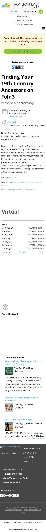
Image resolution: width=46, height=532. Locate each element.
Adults (14, 178)
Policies (19, 510)
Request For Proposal (12, 474)
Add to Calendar (15, 116)
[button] (43, 29)
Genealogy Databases (15, 190)
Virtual (12, 121)
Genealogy (21, 182)
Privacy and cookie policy (13, 522)
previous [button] (6, 252)
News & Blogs (29, 457)
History (13, 182)
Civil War (32, 190)
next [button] (41, 252)
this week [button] (23, 252)
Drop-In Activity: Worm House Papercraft (21, 399)
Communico (38, 522)
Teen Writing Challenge (24, 363)
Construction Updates (12, 469)
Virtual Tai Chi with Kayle (18, 419)
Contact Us (28, 461)
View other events (23, 51)
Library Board (29, 453)
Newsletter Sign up (11, 482)
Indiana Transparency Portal (15, 478)
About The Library (31, 448)
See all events (38, 438)
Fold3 (26, 190)
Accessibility (10, 510)
